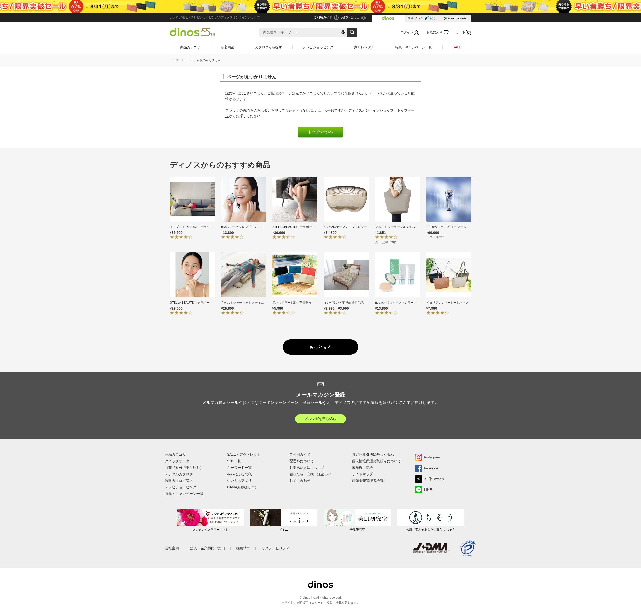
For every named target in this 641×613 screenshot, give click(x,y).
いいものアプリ (239, 481)
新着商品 (227, 47)
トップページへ (320, 132)
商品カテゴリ (190, 47)
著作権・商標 (362, 468)
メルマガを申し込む (320, 419)
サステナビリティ (276, 548)
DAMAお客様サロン (242, 487)
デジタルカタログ (179, 474)
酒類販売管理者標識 (367, 481)
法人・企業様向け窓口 (207, 548)
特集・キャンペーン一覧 (413, 47)
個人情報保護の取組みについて (376, 461)
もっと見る (320, 347)
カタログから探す (268, 47)
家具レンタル (364, 47)
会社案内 (172, 548)
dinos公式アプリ (240, 474)
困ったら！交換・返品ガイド (312, 474)
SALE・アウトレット (243, 454)
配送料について (301, 461)
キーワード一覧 (239, 468)
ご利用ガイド (299, 454)
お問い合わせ (299, 481)
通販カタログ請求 (179, 481)
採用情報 (243, 548)
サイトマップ (362, 474)
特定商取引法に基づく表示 (373, 454)
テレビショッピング (318, 47)
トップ (174, 60)
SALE (457, 47)
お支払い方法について (307, 468)
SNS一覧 (234, 461)
